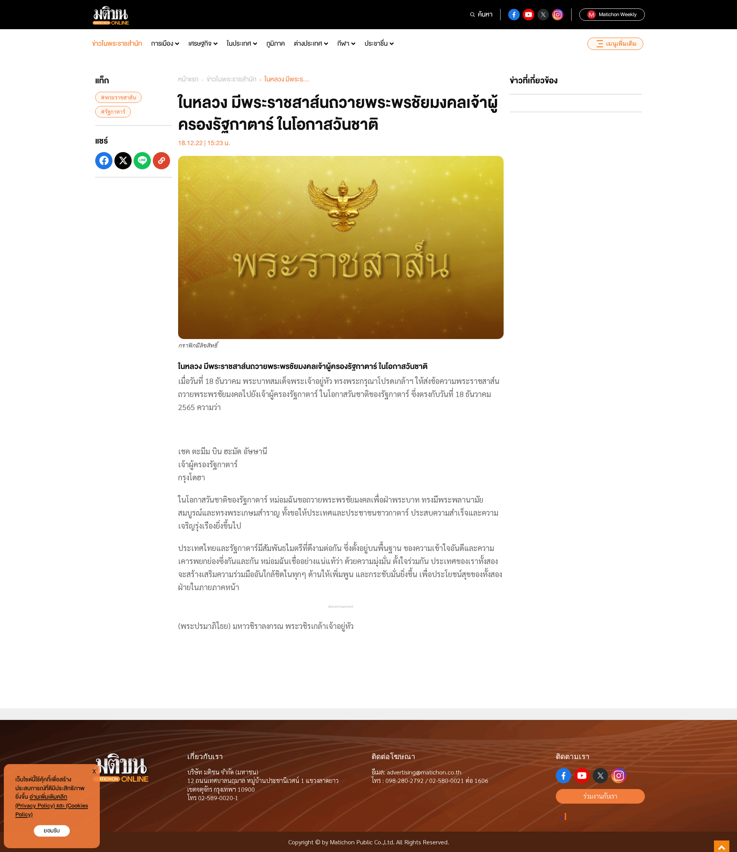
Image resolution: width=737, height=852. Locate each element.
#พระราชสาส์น (118, 97)
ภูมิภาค (275, 43)
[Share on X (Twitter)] (123, 160)
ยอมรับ (52, 830)
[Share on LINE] (142, 160)
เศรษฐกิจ (200, 43)
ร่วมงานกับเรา (600, 796)
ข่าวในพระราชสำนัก (117, 43)
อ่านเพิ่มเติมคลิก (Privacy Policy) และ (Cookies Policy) (51, 805)
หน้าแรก (188, 79)
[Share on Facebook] (103, 160)
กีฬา (343, 43)
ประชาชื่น (376, 43)
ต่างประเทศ (308, 43)
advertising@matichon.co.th (424, 772)
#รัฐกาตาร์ (113, 111)
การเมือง (162, 43)
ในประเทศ (239, 43)
